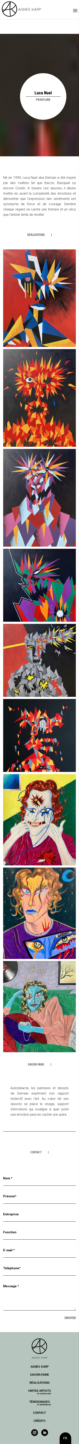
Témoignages (40, 1403)
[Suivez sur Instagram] (34, 1432)
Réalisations (39, 1382)
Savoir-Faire (39, 1374)
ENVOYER (70, 1318)
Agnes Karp (40, 1366)
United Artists (39, 1392)
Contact (39, 1412)
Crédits (39, 1420)
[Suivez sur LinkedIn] (44, 1432)
